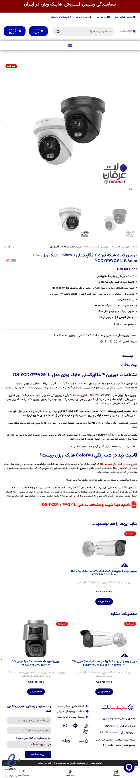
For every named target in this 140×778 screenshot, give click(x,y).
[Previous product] (13, 247)
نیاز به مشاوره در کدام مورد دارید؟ (33, 738)
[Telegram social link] (101, 341)
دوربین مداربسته (120, 247)
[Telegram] (75, 726)
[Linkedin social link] (106, 341)
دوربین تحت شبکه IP (97, 247)
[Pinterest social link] (110, 341)
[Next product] (5, 247)
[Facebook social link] (120, 341)
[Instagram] (85, 726)
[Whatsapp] (65, 726)
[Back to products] (9, 247)
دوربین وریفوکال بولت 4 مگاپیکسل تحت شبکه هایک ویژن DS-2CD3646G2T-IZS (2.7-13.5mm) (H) (104, 663)
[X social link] (115, 341)
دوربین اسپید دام (39, 672)
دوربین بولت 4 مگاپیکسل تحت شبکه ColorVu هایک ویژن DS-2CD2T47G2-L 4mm (104, 573)
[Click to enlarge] (130, 189)
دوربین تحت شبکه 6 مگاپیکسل (35, 676)
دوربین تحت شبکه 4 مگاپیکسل (66, 247)
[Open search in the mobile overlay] (83, 31)
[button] (70, 46)
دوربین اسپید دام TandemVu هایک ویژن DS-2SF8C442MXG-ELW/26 (36, 663)
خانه (135, 247)
